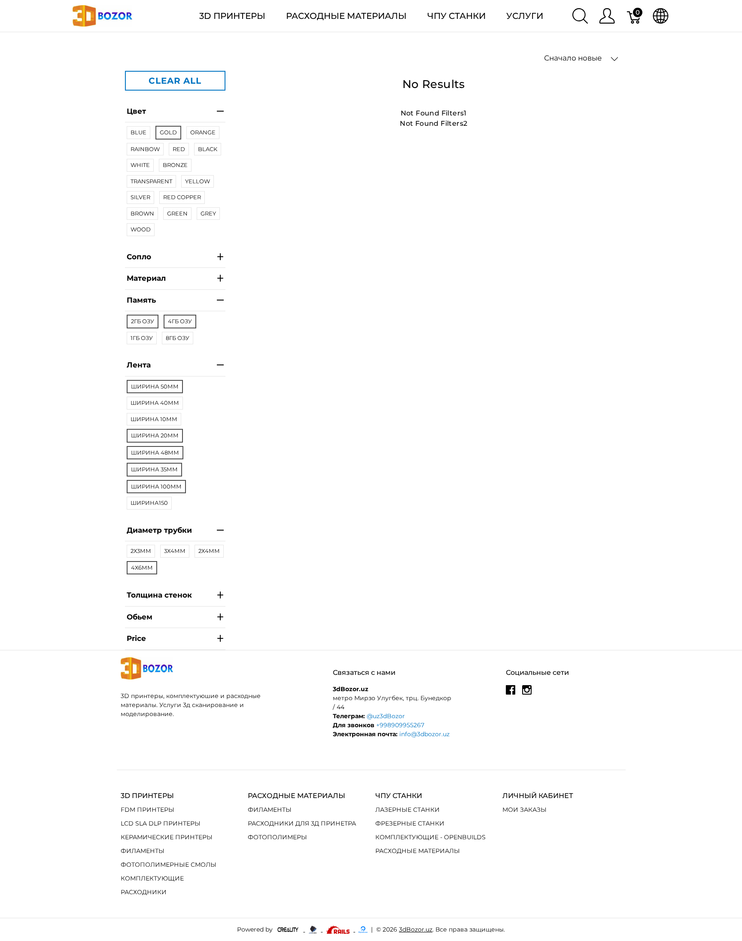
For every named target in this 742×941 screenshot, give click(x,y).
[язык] (660, 16)
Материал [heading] (146, 278)
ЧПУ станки (456, 16)
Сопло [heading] (139, 256)
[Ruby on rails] (338, 929)
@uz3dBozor (386, 716)
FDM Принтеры (147, 810)
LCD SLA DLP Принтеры (161, 823)
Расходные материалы (346, 16)
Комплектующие (152, 878)
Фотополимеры (277, 837)
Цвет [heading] (136, 111)
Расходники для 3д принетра (302, 823)
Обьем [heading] (139, 617)
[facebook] (510, 693)
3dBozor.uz (415, 929)
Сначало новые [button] (574, 58)
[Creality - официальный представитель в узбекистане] (289, 929)
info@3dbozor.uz (424, 734)
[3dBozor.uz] (102, 15)
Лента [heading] (139, 365)
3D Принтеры (232, 16)
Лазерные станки (407, 810)
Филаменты (142, 851)
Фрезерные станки (409, 823)
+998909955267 (400, 725)
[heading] (175, 639)
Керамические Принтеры (167, 837)
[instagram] (527, 693)
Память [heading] (141, 300)
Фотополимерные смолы (168, 864)
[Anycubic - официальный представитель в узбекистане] (313, 929)
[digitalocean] (363, 929)
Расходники (144, 892)
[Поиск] (580, 16)
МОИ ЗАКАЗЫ (524, 810)
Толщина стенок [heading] (159, 595)
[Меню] (607, 16)
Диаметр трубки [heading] (159, 530)
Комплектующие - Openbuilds (430, 837)
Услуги (524, 16)
